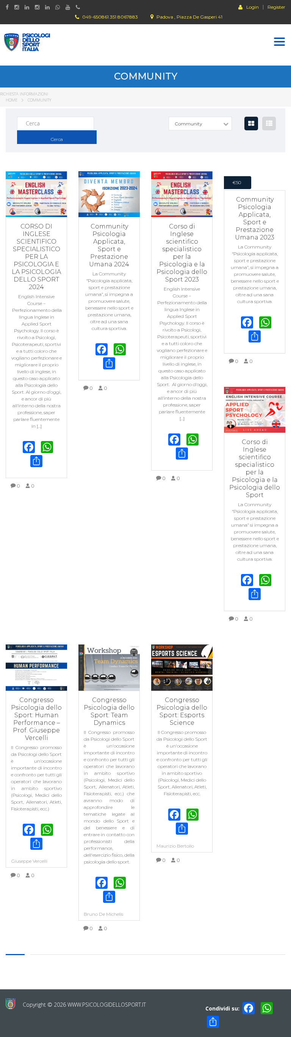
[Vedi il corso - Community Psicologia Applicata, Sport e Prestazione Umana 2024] (109, 194)
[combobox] (200, 123)
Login (252, 6)
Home (11, 100)
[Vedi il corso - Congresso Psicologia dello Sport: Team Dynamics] (109, 667)
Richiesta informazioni (24, 94)
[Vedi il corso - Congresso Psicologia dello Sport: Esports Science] (182, 667)
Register (276, 7)
